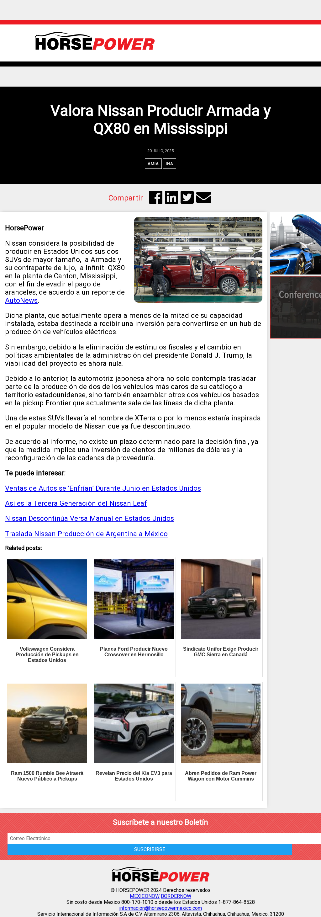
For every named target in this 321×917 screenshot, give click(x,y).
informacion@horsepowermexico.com (160, 908)
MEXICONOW (145, 896)
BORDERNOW (176, 896)
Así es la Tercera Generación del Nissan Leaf (76, 503)
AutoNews (21, 300)
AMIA (153, 163)
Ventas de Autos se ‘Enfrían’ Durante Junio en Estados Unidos (103, 488)
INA (169, 163)
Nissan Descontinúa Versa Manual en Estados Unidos (89, 518)
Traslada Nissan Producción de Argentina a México (86, 534)
